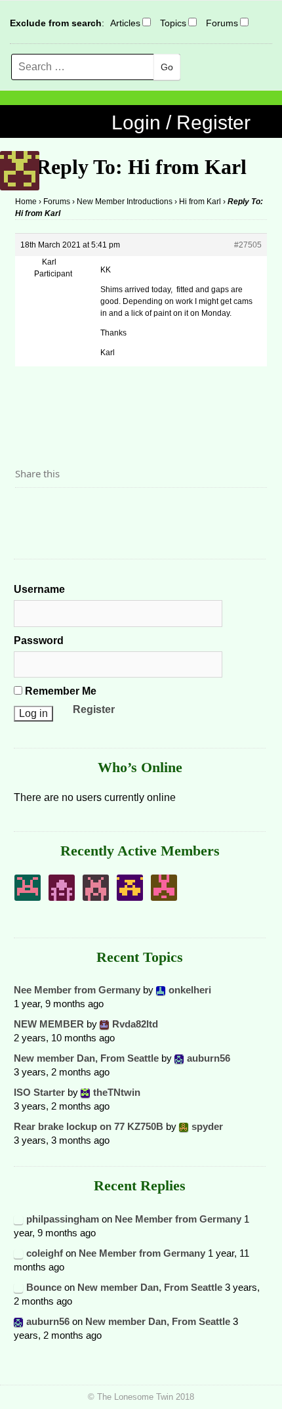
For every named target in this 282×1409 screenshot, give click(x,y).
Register (94, 709)
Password (39, 640)
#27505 (248, 244)
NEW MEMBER (49, 1024)
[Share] (29, 510)
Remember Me (59, 691)
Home (26, 201)
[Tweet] (56, 510)
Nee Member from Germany (77, 989)
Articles (125, 23)
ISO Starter (39, 1092)
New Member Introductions (124, 201)
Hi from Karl (200, 201)
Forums (222, 23)
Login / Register (181, 122)
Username (39, 589)
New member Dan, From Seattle (86, 1058)
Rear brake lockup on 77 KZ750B (88, 1126)
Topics (173, 23)
